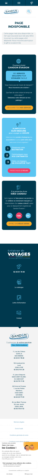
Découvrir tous (19, 108)
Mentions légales (19, 422)
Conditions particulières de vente (19, 442)
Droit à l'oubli (19, 428)
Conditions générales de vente (19, 435)
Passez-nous (19, 171)
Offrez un (19, 224)
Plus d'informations (19, 345)
